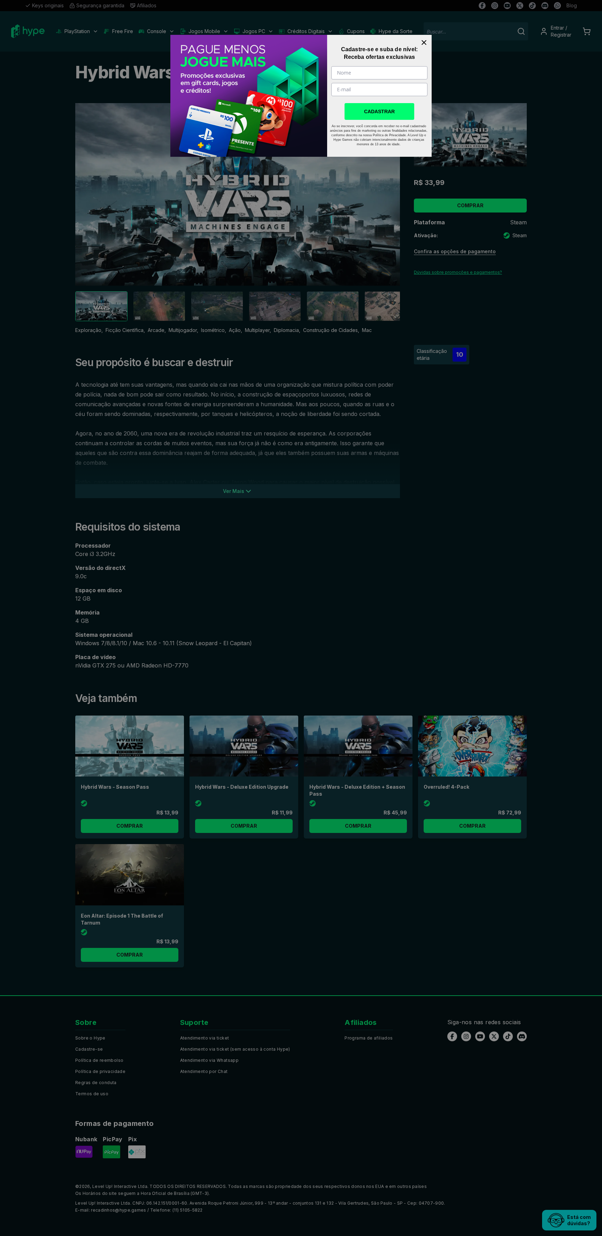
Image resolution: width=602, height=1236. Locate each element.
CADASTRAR (379, 111)
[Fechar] (424, 42)
